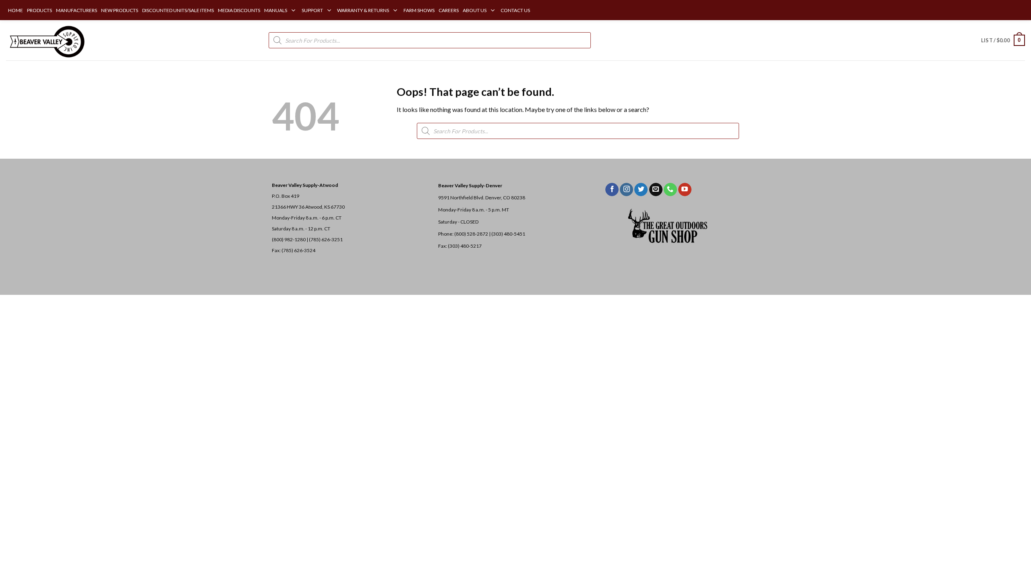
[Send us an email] (655, 190)
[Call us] (670, 190)
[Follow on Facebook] (612, 190)
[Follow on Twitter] (641, 190)
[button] (1003, 40)
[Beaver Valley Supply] (46, 40)
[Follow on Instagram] (626, 190)
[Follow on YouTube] (684, 190)
